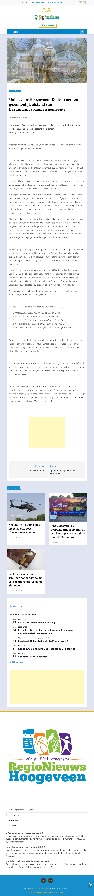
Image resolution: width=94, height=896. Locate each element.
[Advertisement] (47, 432)
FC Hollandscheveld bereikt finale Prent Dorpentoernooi (37, 4)
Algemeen (15, 91)
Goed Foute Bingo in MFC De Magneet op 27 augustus (46, 648)
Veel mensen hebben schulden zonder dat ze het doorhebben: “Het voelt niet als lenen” (25, 579)
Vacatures (13, 820)
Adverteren (14, 815)
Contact (12, 825)
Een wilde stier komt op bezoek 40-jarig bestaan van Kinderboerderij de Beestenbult (46, 631)
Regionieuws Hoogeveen (39, 888)
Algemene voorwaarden (53, 892)
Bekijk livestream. (18, 605)
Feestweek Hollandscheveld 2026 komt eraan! (43, 641)
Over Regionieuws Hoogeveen (22, 809)
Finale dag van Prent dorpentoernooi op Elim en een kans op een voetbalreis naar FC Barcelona (68, 531)
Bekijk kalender (16, 662)
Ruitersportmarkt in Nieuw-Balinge (37, 622)
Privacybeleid (36, 892)
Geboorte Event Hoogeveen (33, 656)
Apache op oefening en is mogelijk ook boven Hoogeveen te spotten (24, 528)
